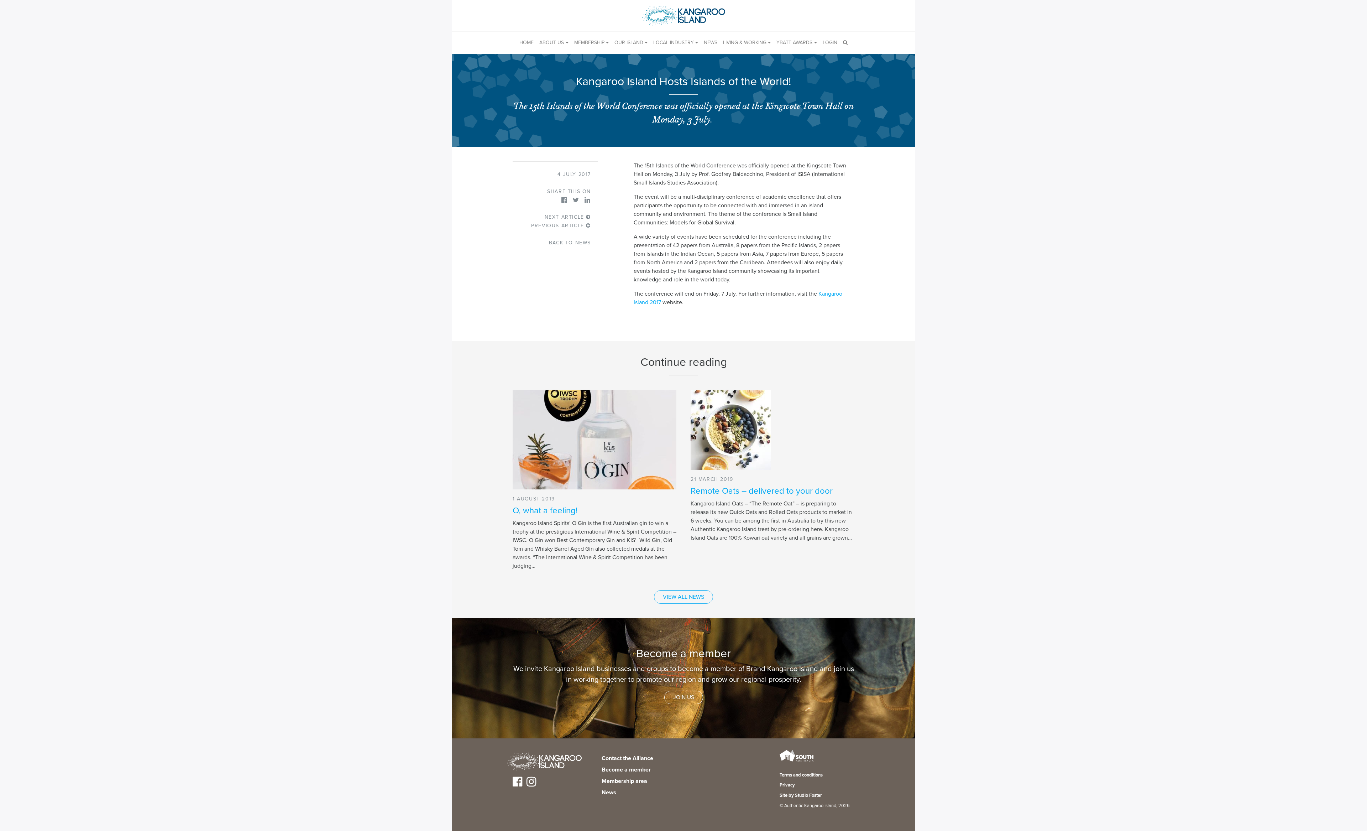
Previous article (558, 226)
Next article (565, 217)
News (710, 43)
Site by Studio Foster (801, 795)
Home (526, 43)
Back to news (570, 243)
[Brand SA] (796, 761)
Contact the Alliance (627, 758)
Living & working (744, 43)
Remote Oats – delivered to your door (762, 491)
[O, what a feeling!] (594, 439)
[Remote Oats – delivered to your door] (772, 430)
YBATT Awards (794, 43)
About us (551, 43)
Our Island (628, 43)
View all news (683, 597)
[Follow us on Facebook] (517, 784)
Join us (683, 697)
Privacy (787, 785)
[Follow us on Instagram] (531, 784)
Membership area (624, 781)
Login (830, 43)
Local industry (673, 43)
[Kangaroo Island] (544, 762)
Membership (589, 43)
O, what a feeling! (545, 510)
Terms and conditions (801, 775)
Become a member (626, 769)
